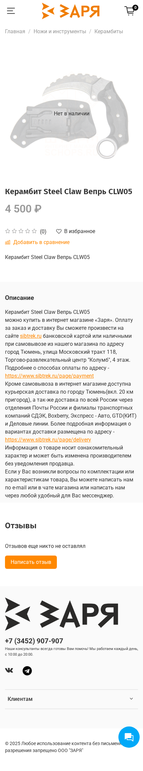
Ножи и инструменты (60, 31)
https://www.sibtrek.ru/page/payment (49, 376)
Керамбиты (108, 31)
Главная (15, 31)
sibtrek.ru (31, 336)
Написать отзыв (31, 562)
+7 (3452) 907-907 (34, 641)
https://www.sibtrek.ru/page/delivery (48, 440)
